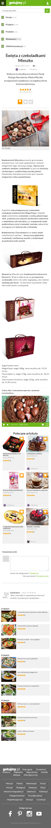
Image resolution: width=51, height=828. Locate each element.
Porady (11, 17)
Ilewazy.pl (33, 787)
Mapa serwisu (32, 772)
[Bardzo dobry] (28, 89)
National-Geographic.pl (13, 791)
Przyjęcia (12, 24)
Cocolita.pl (41, 799)
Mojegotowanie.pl (17, 795)
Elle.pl (42, 787)
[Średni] (23, 89)
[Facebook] (11, 813)
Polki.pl (19, 783)
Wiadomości (13, 39)
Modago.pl (20, 787)
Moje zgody (27, 769)
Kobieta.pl (43, 791)
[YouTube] (39, 813)
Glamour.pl (31, 791)
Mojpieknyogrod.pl (15, 799)
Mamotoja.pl (31, 783)
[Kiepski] (21, 89)
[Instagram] (30, 813)
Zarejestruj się (43, 576)
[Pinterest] (20, 813)
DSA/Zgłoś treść (31, 775)
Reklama (16, 775)
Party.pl (9, 787)
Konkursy (6, 772)
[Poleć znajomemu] (25, 102)
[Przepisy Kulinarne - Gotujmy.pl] (17, 3)
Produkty (12, 32)
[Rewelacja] (30, 89)
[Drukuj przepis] (31, 102)
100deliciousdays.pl (16, 46)
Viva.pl (43, 783)
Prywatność (41, 769)
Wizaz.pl (9, 783)
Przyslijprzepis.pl (35, 795)
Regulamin (18, 772)
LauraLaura (15, 592)
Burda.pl (29, 799)
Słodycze (33, 69)
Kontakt (44, 772)
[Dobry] (25, 89)
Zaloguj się (34, 573)
